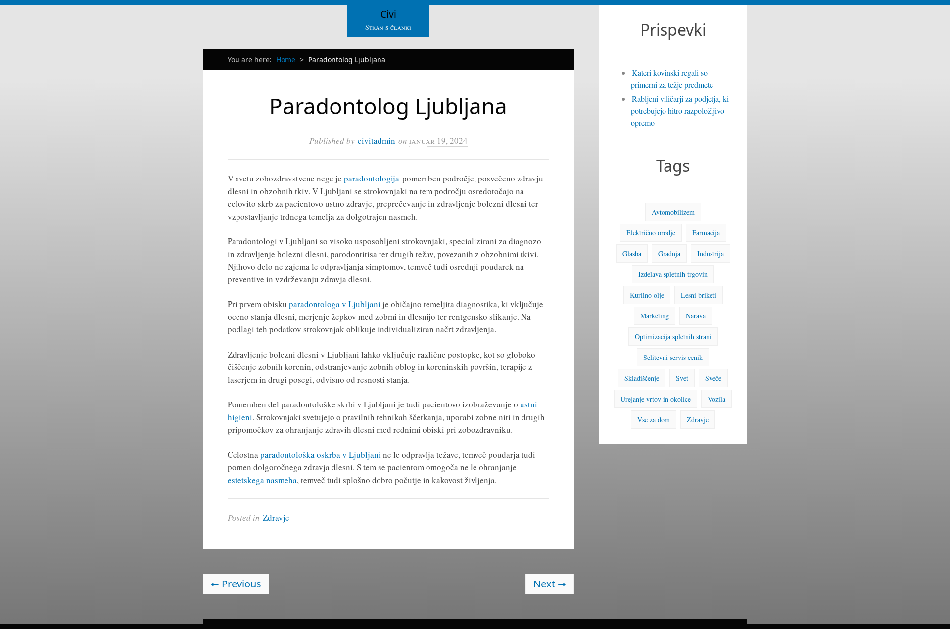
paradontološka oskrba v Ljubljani (320, 454)
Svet (682, 378)
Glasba (631, 253)
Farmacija (706, 232)
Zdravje (276, 517)
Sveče (713, 378)
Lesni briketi (698, 295)
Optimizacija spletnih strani (673, 336)
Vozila (716, 399)
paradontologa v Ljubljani (334, 304)
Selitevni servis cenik (673, 357)
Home (285, 59)
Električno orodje (650, 232)
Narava (696, 315)
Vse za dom (653, 419)
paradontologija (371, 178)
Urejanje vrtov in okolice (655, 399)
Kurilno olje (647, 295)
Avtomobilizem (673, 212)
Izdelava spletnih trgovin (673, 274)
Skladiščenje (641, 378)
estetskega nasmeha (262, 480)
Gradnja (669, 253)
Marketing (654, 315)
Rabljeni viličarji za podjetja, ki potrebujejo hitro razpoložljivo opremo (680, 110)
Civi (388, 14)
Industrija (710, 253)
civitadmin (376, 140)
